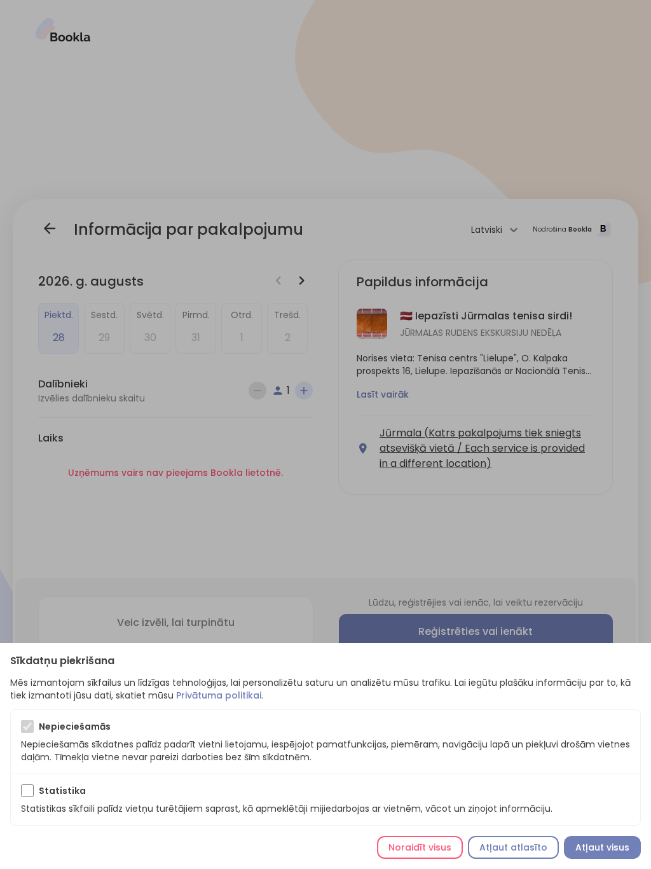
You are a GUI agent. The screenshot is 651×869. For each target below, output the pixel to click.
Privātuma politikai (218, 695)
